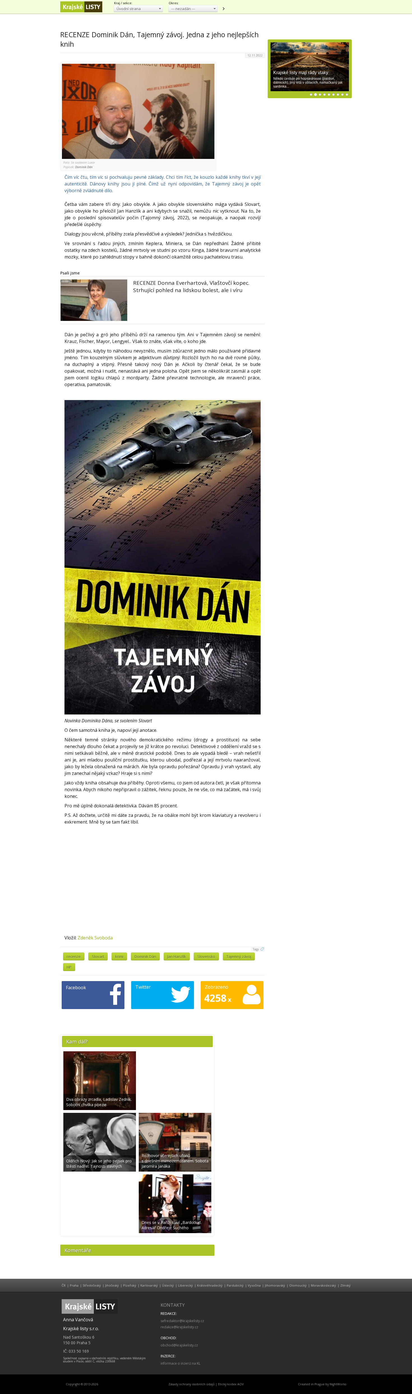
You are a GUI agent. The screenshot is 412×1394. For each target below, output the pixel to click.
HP (69, 967)
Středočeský (92, 1285)
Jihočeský (112, 1285)
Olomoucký (298, 1285)
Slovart (98, 956)
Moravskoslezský (323, 1285)
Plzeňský (129, 1285)
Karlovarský (149, 1285)
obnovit (223, 8)
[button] (138, 8)
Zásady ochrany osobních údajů (191, 1384)
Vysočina (254, 1285)
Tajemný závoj (238, 956)
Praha (74, 1285)
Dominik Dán (145, 956)
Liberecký (185, 1285)
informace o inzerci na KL (180, 1363)
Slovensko (206, 956)
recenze (74, 956)
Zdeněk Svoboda (95, 938)
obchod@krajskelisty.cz (179, 1345)
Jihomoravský (275, 1285)
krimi (119, 956)
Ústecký (168, 1285)
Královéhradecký (210, 1285)
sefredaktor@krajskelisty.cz (182, 1320)
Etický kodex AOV (231, 1384)
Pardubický (235, 1285)
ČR (64, 1285)
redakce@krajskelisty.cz (179, 1327)
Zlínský (345, 1285)
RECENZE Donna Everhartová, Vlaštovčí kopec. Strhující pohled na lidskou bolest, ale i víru (191, 286)
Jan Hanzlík (176, 956)
